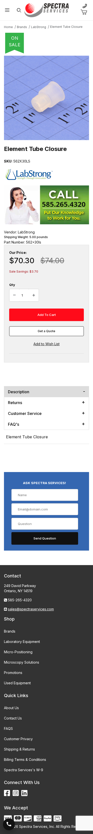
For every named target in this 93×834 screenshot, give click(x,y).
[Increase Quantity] (34, 295)
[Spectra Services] (46, 10)
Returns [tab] (15, 402)
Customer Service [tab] (25, 413)
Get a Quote (46, 331)
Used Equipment (17, 683)
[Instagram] (16, 793)
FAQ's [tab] (13, 424)
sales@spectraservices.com (31, 609)
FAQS (8, 728)
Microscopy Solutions (21, 662)
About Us (11, 708)
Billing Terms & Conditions (25, 759)
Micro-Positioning (18, 652)
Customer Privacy (18, 739)
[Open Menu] (7, 10)
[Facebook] (7, 793)
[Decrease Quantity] (14, 295)
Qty (12, 285)
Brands (9, 631)
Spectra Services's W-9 (23, 770)
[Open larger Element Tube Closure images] (46, 98)
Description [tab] (18, 391)
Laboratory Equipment (22, 641)
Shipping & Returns (19, 749)
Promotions (13, 672)
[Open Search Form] (19, 10)
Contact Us (13, 718)
